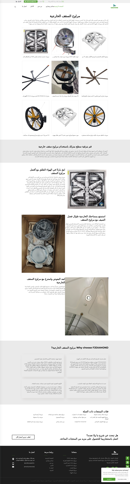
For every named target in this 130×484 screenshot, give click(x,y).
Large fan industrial (80, 421)
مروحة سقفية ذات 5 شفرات (79, 414)
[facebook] (20, 1)
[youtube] (19, 1)
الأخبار (32, 6)
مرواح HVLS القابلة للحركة (70, 460)
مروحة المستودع (60, 417)
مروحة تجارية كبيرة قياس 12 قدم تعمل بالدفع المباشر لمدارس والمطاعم (89, 96)
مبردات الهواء (73, 472)
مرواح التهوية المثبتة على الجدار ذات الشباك (99, 418)
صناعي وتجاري (50, 6)
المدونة (51, 470)
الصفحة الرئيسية (58, 6)
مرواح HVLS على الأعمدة (70, 463)
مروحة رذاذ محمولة (38, 417)
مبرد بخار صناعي (60, 421)
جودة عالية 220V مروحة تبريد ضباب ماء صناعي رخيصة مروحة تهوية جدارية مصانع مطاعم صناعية (53, 56)
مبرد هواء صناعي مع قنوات (79, 417)
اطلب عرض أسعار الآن (23, 437)
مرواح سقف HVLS (72, 458)
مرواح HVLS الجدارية (71, 465)
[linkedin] (16, 1)
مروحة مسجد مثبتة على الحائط (35, 421)
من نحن (40, 6)
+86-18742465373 (31, 1)
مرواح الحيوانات (73, 470)
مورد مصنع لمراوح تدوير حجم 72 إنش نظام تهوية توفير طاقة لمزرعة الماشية (58, 135)
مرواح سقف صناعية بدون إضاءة (56, 414)
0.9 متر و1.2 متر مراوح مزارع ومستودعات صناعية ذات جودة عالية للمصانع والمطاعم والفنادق (24, 135)
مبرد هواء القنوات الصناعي (101, 421)
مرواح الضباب (73, 468)
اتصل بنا (24, 6)
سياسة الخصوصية (35, 481)
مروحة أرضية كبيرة (38, 414)
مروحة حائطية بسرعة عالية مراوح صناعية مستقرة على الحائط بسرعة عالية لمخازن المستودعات (83, 135)
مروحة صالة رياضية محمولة (101, 414)
